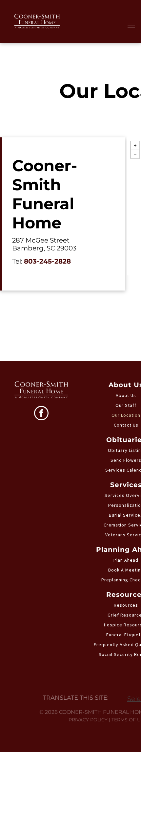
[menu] (131, 26)
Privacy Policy (88, 720)
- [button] (135, 154)
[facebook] (41, 414)
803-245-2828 (47, 261)
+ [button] (135, 145)
